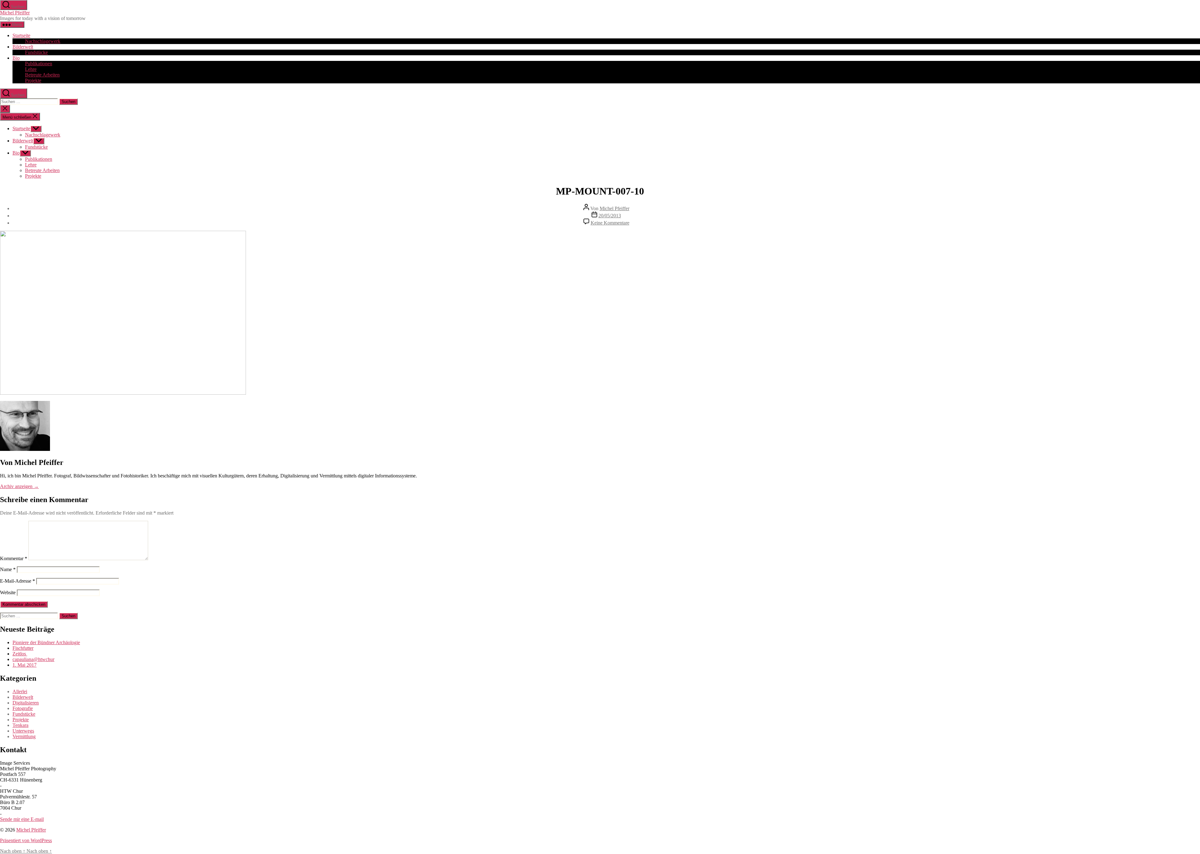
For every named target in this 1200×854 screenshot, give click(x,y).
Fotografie (22, 708)
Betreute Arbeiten (42, 74)
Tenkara (20, 725)
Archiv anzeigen (19, 486)
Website (8, 592)
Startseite (21, 35)
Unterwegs (23, 730)
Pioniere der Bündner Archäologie (46, 642)
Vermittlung (24, 736)
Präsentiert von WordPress (26, 840)
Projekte (33, 80)
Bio (16, 58)
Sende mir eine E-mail (22, 819)
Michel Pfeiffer (15, 12)
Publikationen (38, 63)
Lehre (31, 69)
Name (8, 569)
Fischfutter (22, 648)
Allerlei (19, 691)
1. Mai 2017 (24, 665)
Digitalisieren (25, 702)
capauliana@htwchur (33, 659)
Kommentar (13, 558)
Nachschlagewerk (42, 41)
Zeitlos (19, 653)
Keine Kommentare (610, 222)
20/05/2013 (609, 215)
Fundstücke (36, 52)
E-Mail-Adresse (17, 581)
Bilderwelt (22, 46)
